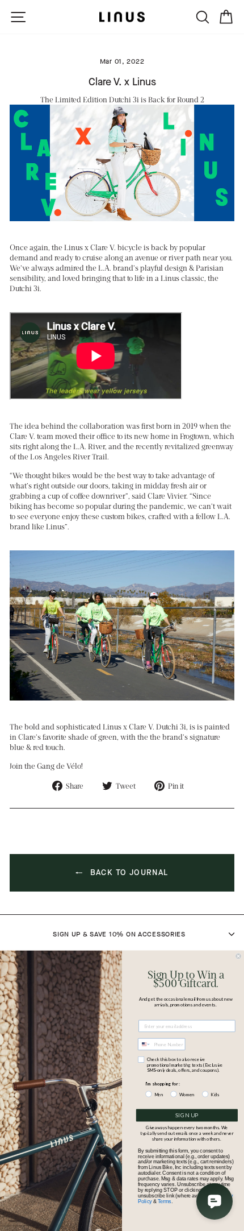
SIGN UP (187, 1115)
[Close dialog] (238, 956)
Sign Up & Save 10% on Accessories (119, 934)
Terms (164, 1201)
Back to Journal (127, 872)
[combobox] (144, 1044)
